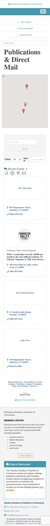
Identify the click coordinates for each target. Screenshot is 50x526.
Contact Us (33, 386)
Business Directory (15, 382)
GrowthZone (9, 523)
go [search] (26, 148)
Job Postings (23, 386)
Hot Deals (21, 384)
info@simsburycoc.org (17, 515)
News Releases (29, 382)
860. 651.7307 (13, 511)
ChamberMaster (31, 523)
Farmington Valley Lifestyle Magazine (21, 250)
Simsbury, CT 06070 (22, 507)
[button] (25, 104)
